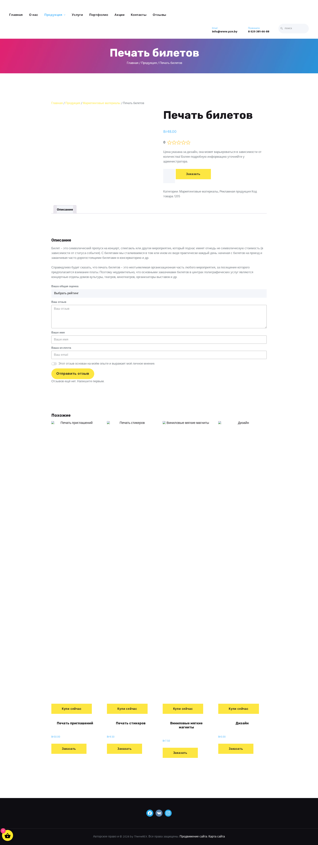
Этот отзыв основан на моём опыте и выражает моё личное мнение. (106, 363)
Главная (57, 103)
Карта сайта (217, 836)
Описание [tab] (65, 209)
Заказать (193, 174)
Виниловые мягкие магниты (186, 725)
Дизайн (242, 723)
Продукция (72, 103)
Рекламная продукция (235, 191)
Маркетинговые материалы (101, 103)
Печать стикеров (131, 723)
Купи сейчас (72, 709)
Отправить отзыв (72, 374)
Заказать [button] (69, 749)
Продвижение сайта (193, 836)
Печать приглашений (75, 723)
